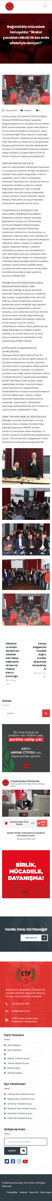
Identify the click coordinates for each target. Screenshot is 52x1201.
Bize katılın (31, 938)
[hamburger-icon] (45, 6)
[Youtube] (25, 1161)
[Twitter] (7, 1161)
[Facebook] (13, 1161)
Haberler (28, 110)
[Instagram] (19, 1161)
